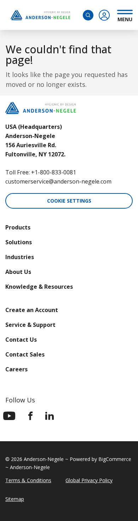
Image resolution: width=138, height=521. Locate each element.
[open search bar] (88, 15)
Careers (16, 369)
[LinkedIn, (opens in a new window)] (49, 416)
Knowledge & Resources (39, 287)
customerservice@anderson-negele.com (58, 181)
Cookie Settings (69, 200)
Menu (124, 18)
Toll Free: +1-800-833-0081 (40, 172)
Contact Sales (25, 354)
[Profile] (104, 15)
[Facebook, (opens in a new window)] (30, 416)
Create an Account (31, 310)
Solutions (18, 242)
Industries (19, 257)
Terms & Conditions (28, 480)
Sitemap (14, 499)
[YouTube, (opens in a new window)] (9, 416)
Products (17, 227)
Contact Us (21, 339)
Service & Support (30, 325)
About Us (18, 272)
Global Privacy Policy (89, 480)
